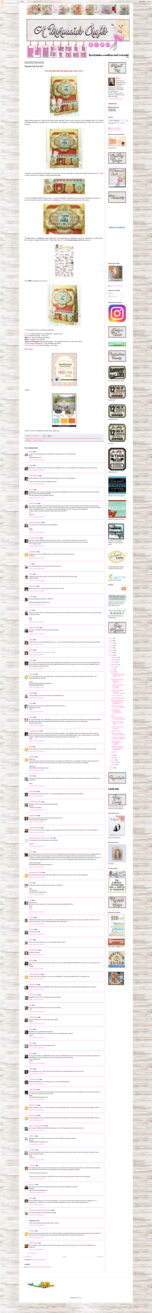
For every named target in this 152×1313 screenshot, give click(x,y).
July (112, 669)
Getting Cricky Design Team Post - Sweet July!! (117, 723)
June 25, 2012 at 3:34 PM (36, 1084)
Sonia (30, 703)
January (113, 764)
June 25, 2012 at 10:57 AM (36, 1048)
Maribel (31, 960)
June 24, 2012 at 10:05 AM (36, 470)
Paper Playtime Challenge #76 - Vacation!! (116, 742)
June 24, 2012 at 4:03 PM (36, 687)
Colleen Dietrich (34, 476)
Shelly (31, 1053)
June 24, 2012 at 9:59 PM (36, 822)
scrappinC (32, 1150)
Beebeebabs (33, 791)
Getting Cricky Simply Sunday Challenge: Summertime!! (117, 748)
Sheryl (31, 717)
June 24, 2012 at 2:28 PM (36, 668)
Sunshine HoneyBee (35, 802)
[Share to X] (47, 436)
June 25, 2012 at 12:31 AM (36, 912)
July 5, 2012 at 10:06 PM (36, 1249)
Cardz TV (31, 438)
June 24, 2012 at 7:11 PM (36, 786)
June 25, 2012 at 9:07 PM (36, 1130)
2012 (111, 655)
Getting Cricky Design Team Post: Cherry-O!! (118, 734)
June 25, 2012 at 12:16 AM (36, 877)
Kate (30, 610)
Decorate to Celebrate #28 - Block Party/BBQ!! (117, 686)
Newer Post (28, 1256)
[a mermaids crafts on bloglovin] (117, 228)
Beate (31, 574)
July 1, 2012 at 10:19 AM (36, 1237)
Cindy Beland (33, 984)
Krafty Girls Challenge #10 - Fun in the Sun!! (118, 706)
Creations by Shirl (34, 538)
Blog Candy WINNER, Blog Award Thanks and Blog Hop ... (117, 702)
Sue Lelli (31, 929)
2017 (111, 643)
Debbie (31, 693)
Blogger (79, 1297)
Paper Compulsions (35, 974)
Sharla (31, 1069)
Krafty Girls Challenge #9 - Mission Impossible (118, 738)
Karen (31, 660)
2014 (111, 650)
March (113, 760)
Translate (121, 123)
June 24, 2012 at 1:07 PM (36, 604)
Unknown (32, 674)
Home (64, 1256)
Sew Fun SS (98, 438)
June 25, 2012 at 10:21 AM (36, 1023)
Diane (31, 1198)
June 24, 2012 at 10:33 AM (36, 484)
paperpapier (32, 552)
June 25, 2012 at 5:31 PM (36, 1110)
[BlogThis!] (45, 436)
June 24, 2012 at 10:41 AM (36, 498)
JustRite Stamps (62, 438)
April (112, 757)
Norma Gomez (33, 1243)
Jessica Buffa (33, 503)
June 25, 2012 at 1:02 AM (36, 934)
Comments (113, 296)
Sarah (31, 1043)
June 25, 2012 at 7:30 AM (36, 989)
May (112, 755)
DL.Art (36, 438)
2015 (111, 648)
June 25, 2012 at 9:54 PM (36, 1144)
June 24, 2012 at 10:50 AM (36, 546)
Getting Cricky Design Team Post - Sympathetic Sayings (117, 692)
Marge (31, 639)
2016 (111, 645)
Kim (30, 1005)
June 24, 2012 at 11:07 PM (36, 846)
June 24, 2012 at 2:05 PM (36, 644)
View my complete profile (115, 99)
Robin (31, 776)
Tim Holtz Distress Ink (37, 440)
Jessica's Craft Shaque (52, 438)
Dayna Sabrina (33, 995)
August (113, 667)
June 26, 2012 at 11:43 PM (36, 1192)
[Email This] (43, 436)
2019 (111, 638)
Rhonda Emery (33, 950)
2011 (111, 768)
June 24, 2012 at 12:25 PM (36, 591)
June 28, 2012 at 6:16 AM (36, 1225)
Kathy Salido (33, 1089)
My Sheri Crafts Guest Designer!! (117, 727)
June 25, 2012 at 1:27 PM (36, 1073)
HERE (80, 71)
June (112, 672)
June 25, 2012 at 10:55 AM (36, 1037)
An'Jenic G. (32, 586)
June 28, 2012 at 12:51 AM (36, 1215)
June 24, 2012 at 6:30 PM (36, 770)
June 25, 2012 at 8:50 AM (36, 999)
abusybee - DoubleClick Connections (40, 1210)
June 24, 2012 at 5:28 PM (36, 741)
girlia (30, 746)
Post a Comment (31, 1253)
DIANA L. (32, 1136)
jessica (31, 489)
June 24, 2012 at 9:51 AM (36, 460)
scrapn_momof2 (34, 1079)
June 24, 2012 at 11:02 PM (36, 832)
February (114, 762)
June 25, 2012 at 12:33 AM (36, 924)
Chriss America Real (35, 522)
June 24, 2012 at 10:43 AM (36, 517)
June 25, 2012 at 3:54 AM (36, 979)
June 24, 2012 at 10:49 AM (36, 532)
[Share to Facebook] (49, 436)
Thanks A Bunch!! (116, 731)
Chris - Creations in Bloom (37, 1126)
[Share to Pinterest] (51, 436)
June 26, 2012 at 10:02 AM (36, 1179)
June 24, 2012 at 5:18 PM (36, 725)
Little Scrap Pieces (81, 438)
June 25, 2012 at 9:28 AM (36, 1011)
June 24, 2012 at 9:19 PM (36, 796)
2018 (111, 640)
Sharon (31, 917)
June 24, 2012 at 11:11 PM (36, 867)
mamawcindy (33, 815)
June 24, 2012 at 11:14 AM (36, 580)
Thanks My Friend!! (116, 695)
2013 (111, 652)
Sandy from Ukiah (34, 731)
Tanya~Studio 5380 (34, 827)
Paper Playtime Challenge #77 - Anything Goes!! (116, 711)
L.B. (30, 564)
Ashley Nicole (33, 1017)
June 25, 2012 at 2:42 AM (36, 955)
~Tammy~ (32, 1165)
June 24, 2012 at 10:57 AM (36, 558)
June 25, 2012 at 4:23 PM (36, 1099)
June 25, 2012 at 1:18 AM (36, 944)
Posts (112, 293)
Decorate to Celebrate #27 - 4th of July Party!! (118, 718)
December (114, 657)
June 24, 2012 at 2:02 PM (36, 634)
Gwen (30, 465)
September (114, 664)
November (114, 659)
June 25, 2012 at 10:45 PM (36, 1160)
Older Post (100, 1256)
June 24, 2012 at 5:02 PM (36, 698)
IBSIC (39, 438)
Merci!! (113, 715)
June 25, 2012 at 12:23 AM (36, 894)
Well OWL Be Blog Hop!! (118, 698)
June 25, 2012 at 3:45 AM (36, 968)
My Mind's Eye (90, 438)
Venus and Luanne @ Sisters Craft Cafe (40, 838)
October (113, 662)
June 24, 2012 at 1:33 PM (36, 622)
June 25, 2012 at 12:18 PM (36, 1063)
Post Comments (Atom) (38, 1259)
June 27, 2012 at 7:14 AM (36, 1204)
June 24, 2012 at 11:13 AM (36, 568)
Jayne (31, 1029)
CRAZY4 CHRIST (34, 627)
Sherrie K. (32, 1184)
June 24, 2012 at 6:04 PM (36, 751)
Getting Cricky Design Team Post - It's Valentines (117, 681)
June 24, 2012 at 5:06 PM (36, 711)
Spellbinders (28, 440)
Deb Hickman (33, 1105)
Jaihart (43, 438)
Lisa (30, 900)
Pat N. (31, 940)
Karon (31, 596)
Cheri (30, 883)
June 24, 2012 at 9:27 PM (36, 810)
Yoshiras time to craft (35, 872)
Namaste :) (114, 752)
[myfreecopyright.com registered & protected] (117, 130)
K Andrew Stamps (71, 438)
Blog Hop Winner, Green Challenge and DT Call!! (118, 675)
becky (31, 451)
